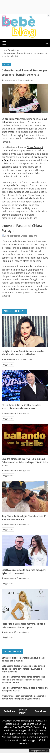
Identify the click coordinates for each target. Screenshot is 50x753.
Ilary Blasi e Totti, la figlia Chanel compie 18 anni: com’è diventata (24, 518)
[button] (47, 43)
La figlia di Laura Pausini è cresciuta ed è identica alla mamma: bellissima (23, 353)
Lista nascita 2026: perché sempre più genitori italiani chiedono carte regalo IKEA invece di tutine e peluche (23, 669)
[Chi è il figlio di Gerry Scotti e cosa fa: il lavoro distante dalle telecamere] (25, 385)
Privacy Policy (23, 711)
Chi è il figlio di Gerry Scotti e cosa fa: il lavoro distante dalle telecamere (22, 406)
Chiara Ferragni (35, 147)
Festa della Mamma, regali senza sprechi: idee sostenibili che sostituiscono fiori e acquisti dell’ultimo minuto (23, 679)
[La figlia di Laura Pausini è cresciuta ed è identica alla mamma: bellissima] (25, 331)
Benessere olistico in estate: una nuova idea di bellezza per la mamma (23, 659)
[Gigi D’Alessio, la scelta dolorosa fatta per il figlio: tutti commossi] (25, 550)
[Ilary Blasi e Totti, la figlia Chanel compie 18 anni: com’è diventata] (25, 496)
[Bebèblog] (19, 26)
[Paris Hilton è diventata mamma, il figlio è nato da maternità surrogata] (25, 604)
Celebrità (6, 64)
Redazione (9, 711)
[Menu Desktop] (4, 43)
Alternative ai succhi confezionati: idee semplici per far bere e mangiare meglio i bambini (24, 697)
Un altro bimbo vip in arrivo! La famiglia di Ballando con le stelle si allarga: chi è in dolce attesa (25, 462)
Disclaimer (40, 711)
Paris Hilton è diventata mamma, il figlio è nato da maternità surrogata (23, 625)
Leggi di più (7, 364)
